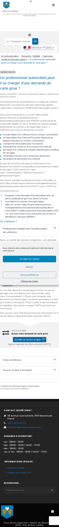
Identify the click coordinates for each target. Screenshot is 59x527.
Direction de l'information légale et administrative (21, 386)
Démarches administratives (41, 14)
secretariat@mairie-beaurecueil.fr (24, 427)
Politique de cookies (29, 281)
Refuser (29, 267)
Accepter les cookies (29, 259)
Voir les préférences (29, 275)
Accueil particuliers (10, 56)
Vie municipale (19, 14)
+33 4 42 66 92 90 (16, 423)
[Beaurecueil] (7, 511)
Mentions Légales (15, 467)
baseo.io (25, 389)
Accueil (6, 14)
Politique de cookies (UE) (19, 472)
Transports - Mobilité (31, 56)
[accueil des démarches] (29, 34)
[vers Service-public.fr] (39, 48)
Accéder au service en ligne (28, 339)
